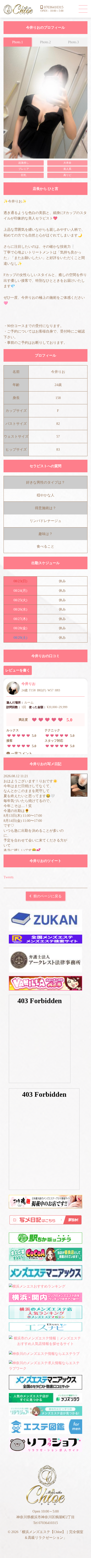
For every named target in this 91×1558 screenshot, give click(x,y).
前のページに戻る (47, 896)
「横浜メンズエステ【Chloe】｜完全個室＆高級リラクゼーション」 (18, 9)
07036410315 (53, 7)
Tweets (8, 877)
